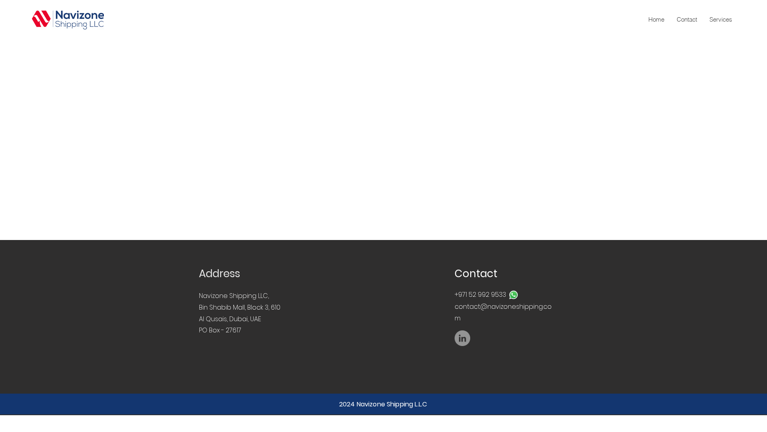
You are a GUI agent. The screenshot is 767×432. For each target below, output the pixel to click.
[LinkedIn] (462, 338)
